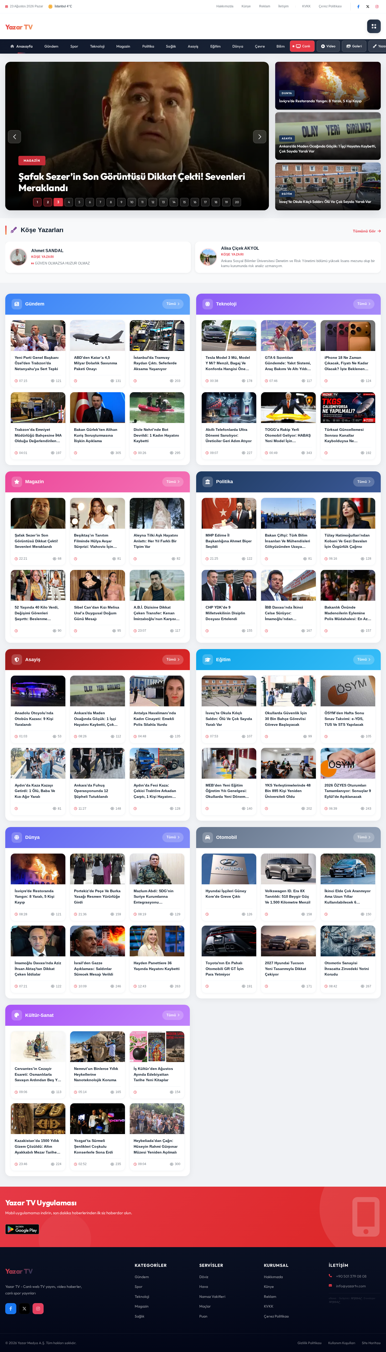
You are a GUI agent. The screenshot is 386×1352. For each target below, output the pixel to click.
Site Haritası (371, 1343)
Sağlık (171, 46)
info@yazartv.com (351, 1286)
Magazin (123, 46)
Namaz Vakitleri (212, 1296)
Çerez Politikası (330, 6)
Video (330, 46)
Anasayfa (24, 46)
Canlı (306, 46)
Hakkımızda (224, 6)
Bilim (281, 46)
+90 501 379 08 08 (351, 1276)
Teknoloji (97, 46)
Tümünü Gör (364, 231)
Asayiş (193, 46)
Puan (203, 1316)
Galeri (357, 46)
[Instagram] (377, 7)
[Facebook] (358, 7)
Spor (74, 46)
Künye (246, 6)
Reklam (264, 6)
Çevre (260, 46)
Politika (148, 46)
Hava (203, 1286)
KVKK (306, 6)
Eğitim (215, 46)
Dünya (237, 46)
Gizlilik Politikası (310, 1343)
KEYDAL (356, 1298)
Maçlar (205, 1306)
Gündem (51, 46)
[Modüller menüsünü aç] (374, 26)
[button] (259, 136)
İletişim (283, 6)
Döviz (203, 1276)
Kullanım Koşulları (341, 1343)
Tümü (171, 304)
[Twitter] (368, 7)
